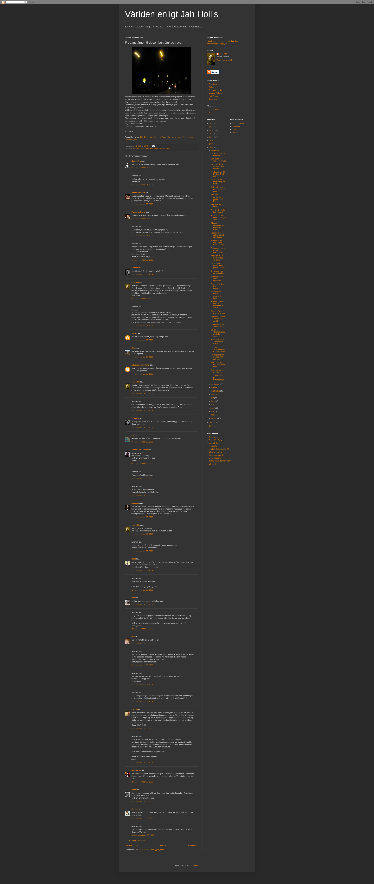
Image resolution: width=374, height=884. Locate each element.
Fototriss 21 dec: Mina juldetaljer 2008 (218, 218)
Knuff (234, 129)
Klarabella (135, 268)
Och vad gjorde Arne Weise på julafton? (218, 189)
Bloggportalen (238, 123)
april (213, 408)
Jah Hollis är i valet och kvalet (218, 160)
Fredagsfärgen (167, 137)
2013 (211, 130)
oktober (214, 387)
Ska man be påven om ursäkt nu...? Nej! (217, 198)
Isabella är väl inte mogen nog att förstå (218, 182)
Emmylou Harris (215, 90)
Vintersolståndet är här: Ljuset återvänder (217, 235)
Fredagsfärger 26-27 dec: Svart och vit (218, 174)
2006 (211, 426)
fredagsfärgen (144, 148)
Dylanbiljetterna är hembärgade (218, 325)
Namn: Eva (136, 161)
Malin (133, 637)
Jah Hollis (135, 282)
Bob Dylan (213, 84)
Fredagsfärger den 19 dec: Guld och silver (218, 243)
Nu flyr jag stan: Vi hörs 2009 (218, 154)
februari (214, 415)
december (215, 150)
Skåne (190, 137)
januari (214, 418)
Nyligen (235, 132)
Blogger (196, 865)
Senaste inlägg (132, 845)
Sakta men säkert (216, 455)
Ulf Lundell (213, 464)
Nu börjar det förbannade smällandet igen (217, 295)
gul (175, 137)
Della (133, 598)
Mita (133, 348)
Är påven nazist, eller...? (217, 206)
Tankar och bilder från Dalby (220, 461)
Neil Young (213, 96)
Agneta (134, 333)
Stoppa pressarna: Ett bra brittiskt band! (217, 226)
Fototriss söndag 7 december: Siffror (217, 342)
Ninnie (134, 790)
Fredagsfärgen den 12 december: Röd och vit (218, 305)
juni (213, 401)
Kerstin (134, 709)
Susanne (135, 503)
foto (151, 137)
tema (168, 148)
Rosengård (129, 140)
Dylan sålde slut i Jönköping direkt (218, 319)
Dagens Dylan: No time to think (218, 312)
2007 (211, 422)
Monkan (134, 809)
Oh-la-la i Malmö (215, 452)
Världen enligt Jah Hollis (171, 14)
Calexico (212, 87)
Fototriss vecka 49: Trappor (217, 371)
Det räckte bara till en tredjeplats (218, 272)
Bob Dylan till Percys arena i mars (218, 364)
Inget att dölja (214, 443)
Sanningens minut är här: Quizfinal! (218, 279)
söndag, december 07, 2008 (142, 835)
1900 (211, 113)
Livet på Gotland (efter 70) (219, 449)
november (215, 384)
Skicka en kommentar (137, 840)
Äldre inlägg (192, 845)
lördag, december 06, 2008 (142, 571)
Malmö (185, 137)
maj (213, 405)
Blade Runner (214, 110)
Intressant (236, 126)
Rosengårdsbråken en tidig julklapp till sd (218, 250)
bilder (146, 137)
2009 (211, 144)
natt (135, 140)
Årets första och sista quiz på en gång (217, 258)
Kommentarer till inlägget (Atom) (151, 850)
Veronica (135, 418)
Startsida (162, 845)
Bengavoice (136, 770)
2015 (211, 123)
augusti (214, 394)
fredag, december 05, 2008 (142, 168)
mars (213, 411)
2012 (211, 134)
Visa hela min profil (224, 60)
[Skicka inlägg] (153, 146)
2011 (211, 137)
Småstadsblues (215, 458)
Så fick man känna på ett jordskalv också (218, 265)
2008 (211, 147)
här (163, 126)
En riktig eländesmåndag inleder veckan (218, 333)
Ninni (133, 559)
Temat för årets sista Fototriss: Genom (218, 166)
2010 (211, 140)
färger (156, 148)
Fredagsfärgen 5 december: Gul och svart (218, 357)
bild (141, 137)
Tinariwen (213, 99)
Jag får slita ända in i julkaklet (218, 211)
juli (212, 398)
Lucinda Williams (216, 93)
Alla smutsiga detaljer (140, 365)
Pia (132, 435)
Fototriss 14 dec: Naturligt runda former (218, 286)
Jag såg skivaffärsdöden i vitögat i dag (218, 349)
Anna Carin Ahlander (140, 450)
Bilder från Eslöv (215, 440)
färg (151, 148)
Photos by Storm (138, 193)
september (215, 391)
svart (179, 137)
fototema (157, 137)
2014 (211, 127)
